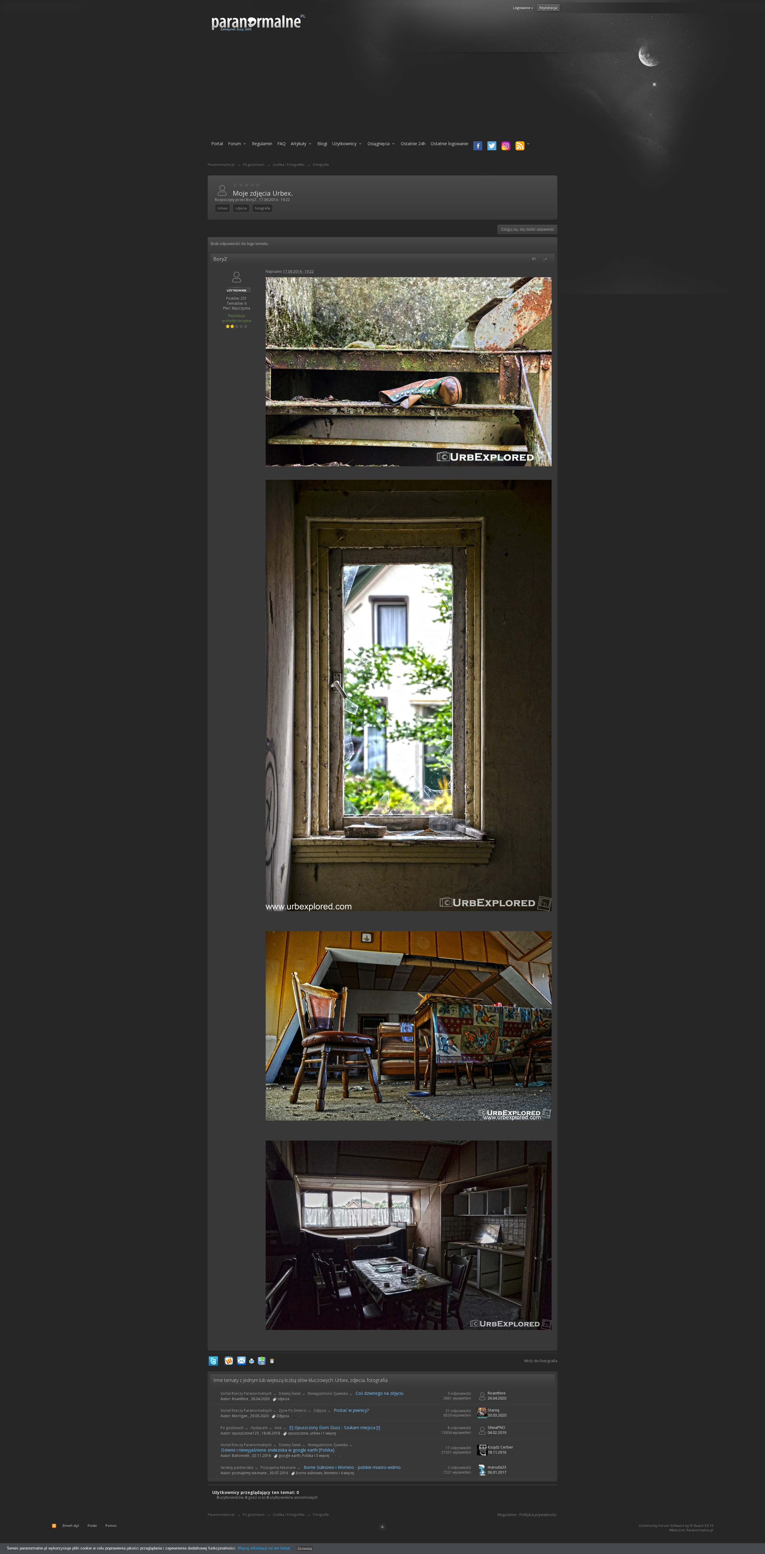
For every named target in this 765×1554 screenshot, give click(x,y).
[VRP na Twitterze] (491, 146)
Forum (234, 143)
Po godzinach (232, 1427)
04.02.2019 (497, 1432)
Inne (278, 1427)
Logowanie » (523, 7)
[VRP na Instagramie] (505, 146)
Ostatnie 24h (413, 143)
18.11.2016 (497, 1452)
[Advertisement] (382, 89)
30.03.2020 (497, 1415)
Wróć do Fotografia (540, 1360)
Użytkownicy (344, 143)
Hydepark (259, 1427)
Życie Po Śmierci (292, 1410)
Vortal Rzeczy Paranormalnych (246, 1393)
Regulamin (262, 143)
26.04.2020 (497, 1398)
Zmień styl (70, 1525)
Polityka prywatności (537, 1514)
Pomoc (111, 1525)
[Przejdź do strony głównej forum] (274, 22)
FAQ (281, 143)
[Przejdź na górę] (547, 258)
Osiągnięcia (379, 143)
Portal (217, 143)
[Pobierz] (262, 1360)
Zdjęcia (319, 1410)
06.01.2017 (497, 1472)
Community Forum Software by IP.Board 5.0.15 (676, 1525)
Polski (92, 1525)
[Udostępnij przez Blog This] (272, 1360)
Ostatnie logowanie (449, 143)
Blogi (322, 143)
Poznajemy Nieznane (278, 1467)
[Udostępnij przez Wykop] (229, 1360)
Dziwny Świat (290, 1393)
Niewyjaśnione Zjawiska (328, 1393)
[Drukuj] (251, 1360)
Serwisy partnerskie (237, 1467)
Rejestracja (548, 7)
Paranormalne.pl (221, 1514)
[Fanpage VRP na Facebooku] (477, 146)
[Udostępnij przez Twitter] (213, 1360)
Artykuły (298, 143)
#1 (534, 258)
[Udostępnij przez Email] (241, 1360)
